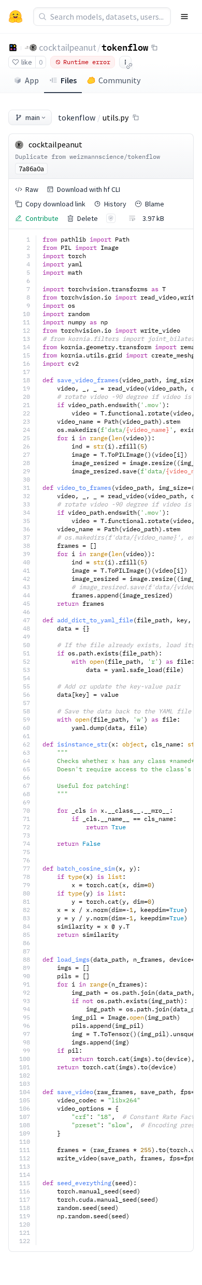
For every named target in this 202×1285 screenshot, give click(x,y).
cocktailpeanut (67, 47)
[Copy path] (136, 117)
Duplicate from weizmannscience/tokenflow (87, 156)
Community (119, 80)
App (32, 80)
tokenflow (125, 47)
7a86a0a (31, 168)
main (32, 117)
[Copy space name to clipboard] (154, 47)
